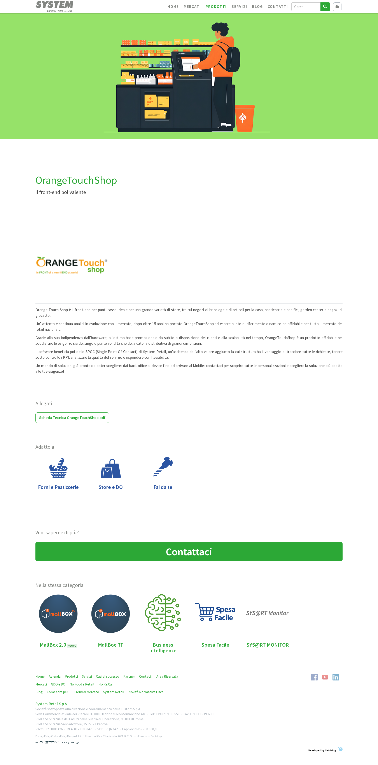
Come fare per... (58, 692)
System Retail (113, 692)
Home (173, 6)
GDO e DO (58, 684)
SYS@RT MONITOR (267, 644)
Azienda (55, 676)
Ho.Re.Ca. (105, 684)
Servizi (239, 6)
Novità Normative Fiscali (146, 692)
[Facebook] (314, 677)
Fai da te (163, 487)
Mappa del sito (75, 736)
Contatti (278, 6)
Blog (257, 6)
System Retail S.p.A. (51, 703)
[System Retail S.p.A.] (62, 6)
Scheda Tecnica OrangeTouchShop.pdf (72, 417)
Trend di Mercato (86, 692)
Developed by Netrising (322, 750)
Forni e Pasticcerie (58, 487)
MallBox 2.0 (58, 644)
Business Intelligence (163, 647)
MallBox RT (110, 644)
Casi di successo (107, 676)
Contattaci (189, 551)
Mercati (192, 6)
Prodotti (216, 6)
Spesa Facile (215, 644)
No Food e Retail (82, 684)
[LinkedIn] (335, 677)
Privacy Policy (43, 736)
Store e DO (110, 487)
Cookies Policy (59, 736)
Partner (129, 676)
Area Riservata (167, 676)
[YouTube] (325, 677)
